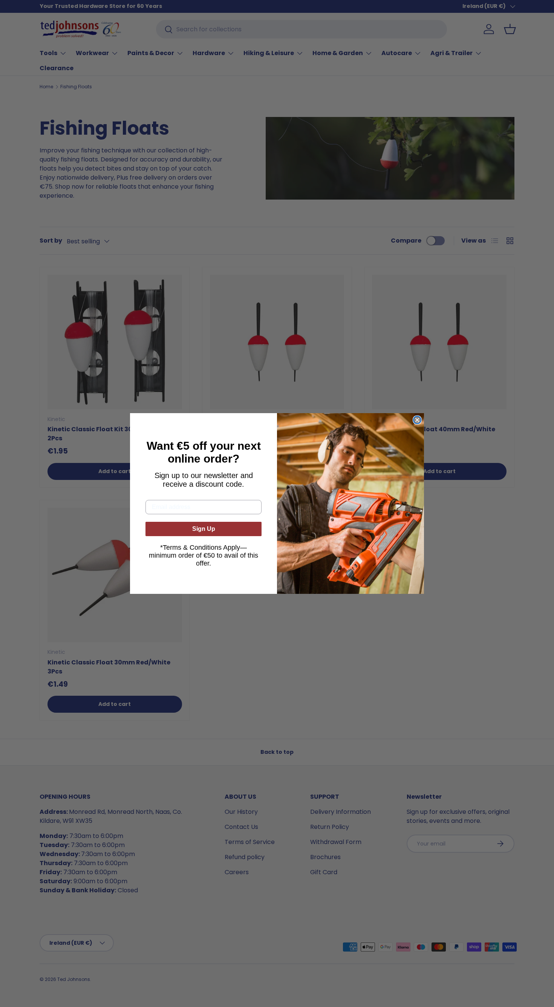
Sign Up (203, 529)
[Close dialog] (417, 420)
